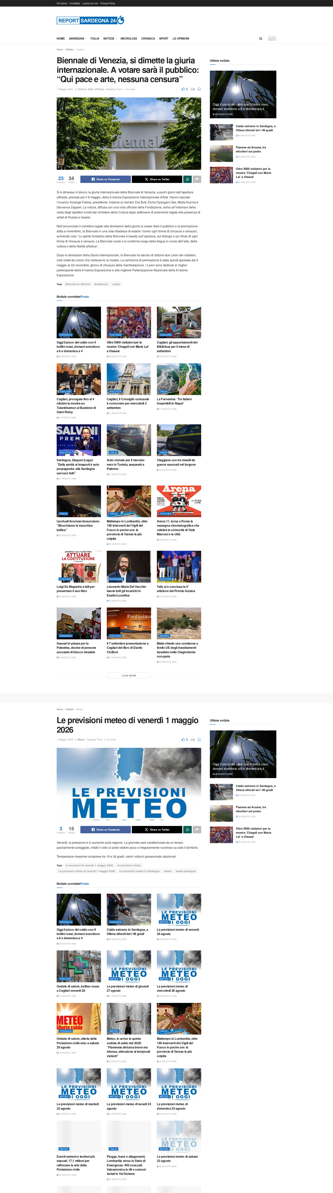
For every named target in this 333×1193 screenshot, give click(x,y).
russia (116, 284)
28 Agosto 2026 (67, 356)
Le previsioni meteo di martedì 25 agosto (78, 1106)
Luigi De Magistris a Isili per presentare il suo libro (76, 588)
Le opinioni (181, 38)
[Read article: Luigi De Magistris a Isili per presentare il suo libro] (79, 566)
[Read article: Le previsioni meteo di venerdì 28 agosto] (179, 909)
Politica (99, 89)
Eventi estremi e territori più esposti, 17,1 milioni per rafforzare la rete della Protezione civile (76, 1163)
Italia (95, 38)
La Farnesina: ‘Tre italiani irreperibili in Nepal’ (174, 401)
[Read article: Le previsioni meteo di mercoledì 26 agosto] (179, 966)
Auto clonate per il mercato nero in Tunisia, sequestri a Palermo (125, 464)
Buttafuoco (101, 284)
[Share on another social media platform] (197, 179)
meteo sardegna (186, 871)
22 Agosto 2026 (67, 1174)
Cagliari (165, 334)
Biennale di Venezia (78, 284)
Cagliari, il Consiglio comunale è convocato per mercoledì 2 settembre (128, 403)
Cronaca (148, 38)
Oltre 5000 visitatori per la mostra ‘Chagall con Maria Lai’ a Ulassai (128, 346)
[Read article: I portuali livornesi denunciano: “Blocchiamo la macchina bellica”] (79, 501)
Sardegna (76, 38)
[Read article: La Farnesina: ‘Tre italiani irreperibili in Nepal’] (179, 379)
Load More (129, 675)
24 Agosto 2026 (117, 657)
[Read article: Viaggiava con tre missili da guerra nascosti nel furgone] (179, 440)
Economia (116, 578)
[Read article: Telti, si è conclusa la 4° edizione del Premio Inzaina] (179, 566)
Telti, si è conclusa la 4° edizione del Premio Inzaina (176, 588)
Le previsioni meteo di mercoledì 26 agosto (172, 988)
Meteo (80, 709)
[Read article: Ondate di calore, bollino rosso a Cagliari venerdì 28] (79, 966)
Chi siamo (62, 3)
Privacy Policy (107, 3)
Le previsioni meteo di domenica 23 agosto (172, 1106)
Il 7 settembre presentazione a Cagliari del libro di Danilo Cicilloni (127, 647)
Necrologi (129, 38)
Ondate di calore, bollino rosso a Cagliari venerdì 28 (78, 988)
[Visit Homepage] (90, 20)
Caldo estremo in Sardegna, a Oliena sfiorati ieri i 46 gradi (256, 128)
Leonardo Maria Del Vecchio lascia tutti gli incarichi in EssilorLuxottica (126, 590)
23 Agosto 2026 (168, 1113)
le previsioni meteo (129, 865)
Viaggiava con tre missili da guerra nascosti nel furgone (176, 462)
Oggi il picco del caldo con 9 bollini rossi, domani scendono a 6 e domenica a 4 (78, 346)
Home (61, 38)
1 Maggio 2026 (65, 89)
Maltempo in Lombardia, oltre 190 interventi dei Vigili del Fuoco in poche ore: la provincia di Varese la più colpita (127, 530)
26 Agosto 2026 (168, 469)
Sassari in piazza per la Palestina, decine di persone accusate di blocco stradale (76, 647)
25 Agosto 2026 (67, 535)
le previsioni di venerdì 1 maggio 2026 (89, 865)
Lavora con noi (90, 3)
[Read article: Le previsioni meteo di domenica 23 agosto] (179, 1084)
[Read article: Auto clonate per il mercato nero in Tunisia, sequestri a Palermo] (129, 440)
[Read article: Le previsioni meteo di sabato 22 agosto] (179, 1136)
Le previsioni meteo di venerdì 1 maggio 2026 (87, 871)
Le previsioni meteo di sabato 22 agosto (177, 1158)
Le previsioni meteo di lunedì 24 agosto (129, 1106)
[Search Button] (260, 38)
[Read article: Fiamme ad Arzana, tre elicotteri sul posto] (221, 153)
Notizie (108, 38)
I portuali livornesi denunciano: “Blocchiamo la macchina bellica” (78, 525)
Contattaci (75, 3)
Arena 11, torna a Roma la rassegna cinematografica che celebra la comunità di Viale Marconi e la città (178, 527)
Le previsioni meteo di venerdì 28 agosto (178, 931)
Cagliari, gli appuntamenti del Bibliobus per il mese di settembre (177, 346)
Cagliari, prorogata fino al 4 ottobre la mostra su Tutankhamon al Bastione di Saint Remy (76, 405)
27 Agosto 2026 (67, 417)
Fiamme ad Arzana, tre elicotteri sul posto (251, 149)
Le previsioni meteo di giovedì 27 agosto (128, 988)
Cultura (80, 49)
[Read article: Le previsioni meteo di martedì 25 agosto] (79, 1084)
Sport (163, 38)
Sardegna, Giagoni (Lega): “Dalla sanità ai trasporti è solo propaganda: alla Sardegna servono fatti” (78, 466)
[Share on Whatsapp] (187, 179)
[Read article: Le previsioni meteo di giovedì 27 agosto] (129, 966)
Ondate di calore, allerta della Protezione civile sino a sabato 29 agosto (78, 1042)
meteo (168, 871)
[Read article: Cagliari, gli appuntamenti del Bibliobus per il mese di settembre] (179, 322)
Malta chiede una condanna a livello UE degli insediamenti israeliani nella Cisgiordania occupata (177, 649)
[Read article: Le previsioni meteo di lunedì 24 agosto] (129, 1084)
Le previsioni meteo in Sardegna (139, 871)
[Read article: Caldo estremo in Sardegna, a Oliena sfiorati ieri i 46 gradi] (221, 132)
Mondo (164, 635)
